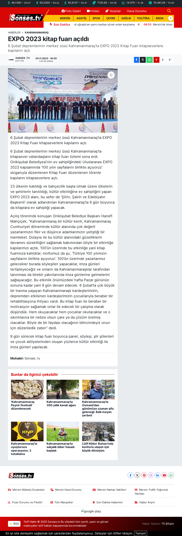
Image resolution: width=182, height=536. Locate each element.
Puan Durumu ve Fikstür (27, 502)
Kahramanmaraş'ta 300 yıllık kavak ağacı (61, 403)
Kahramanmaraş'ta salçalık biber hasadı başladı (60, 447)
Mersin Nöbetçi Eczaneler (28, 489)
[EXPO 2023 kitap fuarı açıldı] (63, 100)
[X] (137, 475)
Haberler (14, 32)
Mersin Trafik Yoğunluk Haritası (151, 491)
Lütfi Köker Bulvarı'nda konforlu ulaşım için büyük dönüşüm (97, 447)
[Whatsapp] (171, 475)
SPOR (96, 18)
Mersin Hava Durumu (68, 489)
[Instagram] (151, 475)
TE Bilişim (168, 523)
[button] (170, 18)
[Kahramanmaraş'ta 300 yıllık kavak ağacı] (63, 389)
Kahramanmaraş (37, 32)
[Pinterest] (144, 475)
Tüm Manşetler (63, 502)
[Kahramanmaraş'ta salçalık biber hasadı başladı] (63, 431)
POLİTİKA (143, 18)
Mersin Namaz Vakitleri (111, 489)
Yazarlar (115, 11)
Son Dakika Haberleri (109, 502)
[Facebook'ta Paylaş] (136, 60)
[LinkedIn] (157, 475)
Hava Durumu (136, 11)
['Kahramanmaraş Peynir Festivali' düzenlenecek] (27, 389)
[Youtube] (164, 475)
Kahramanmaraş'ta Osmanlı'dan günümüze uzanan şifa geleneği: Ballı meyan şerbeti (98, 408)
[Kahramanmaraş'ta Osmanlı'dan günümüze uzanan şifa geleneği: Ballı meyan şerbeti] (98, 389)
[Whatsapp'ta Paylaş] (149, 60)
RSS (16, 523)
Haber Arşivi (147, 502)
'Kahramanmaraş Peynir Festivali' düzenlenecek (22, 405)
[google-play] (91, 511)
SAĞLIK (126, 18)
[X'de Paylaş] (143, 60)
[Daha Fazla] (156, 60)
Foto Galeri (73, 11)
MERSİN (65, 18)
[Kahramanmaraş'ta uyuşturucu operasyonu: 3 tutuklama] (27, 431)
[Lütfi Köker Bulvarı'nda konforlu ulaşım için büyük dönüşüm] (98, 431)
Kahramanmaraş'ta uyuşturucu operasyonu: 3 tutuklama (24, 449)
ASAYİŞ (81, 18)
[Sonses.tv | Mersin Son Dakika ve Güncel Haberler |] (26, 17)
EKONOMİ (162, 18)
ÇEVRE (110, 18)
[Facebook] (130, 475)
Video (95, 11)
